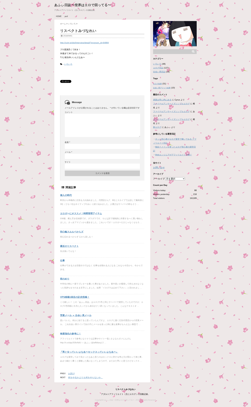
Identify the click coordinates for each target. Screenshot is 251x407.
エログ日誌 (158, 68)
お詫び (71, 373)
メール (68, 152)
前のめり (64, 279)
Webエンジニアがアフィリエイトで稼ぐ (173, 155)
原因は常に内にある (162, 100)
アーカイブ (159, 179)
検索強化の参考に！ (70, 333)
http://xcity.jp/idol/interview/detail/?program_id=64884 (84, 43)
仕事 (62, 260)
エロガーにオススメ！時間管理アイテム (81, 213)
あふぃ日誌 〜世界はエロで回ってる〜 (82, 5)
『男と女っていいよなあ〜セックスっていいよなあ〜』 (89, 352)
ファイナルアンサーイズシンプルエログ (171, 103)
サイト (68, 162)
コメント (69, 112)
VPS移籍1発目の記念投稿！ (74, 297)
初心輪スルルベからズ (71, 231)
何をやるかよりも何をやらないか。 (85, 377)
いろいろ (68, 64)
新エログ (157, 127)
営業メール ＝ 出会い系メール (76, 315)
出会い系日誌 (159, 72)
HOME (59, 16)
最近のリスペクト (69, 246)
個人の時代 (66, 195)
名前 (67, 142)
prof (66, 16)
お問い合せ (159, 167)
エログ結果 (157, 84)
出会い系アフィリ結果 (162, 88)
